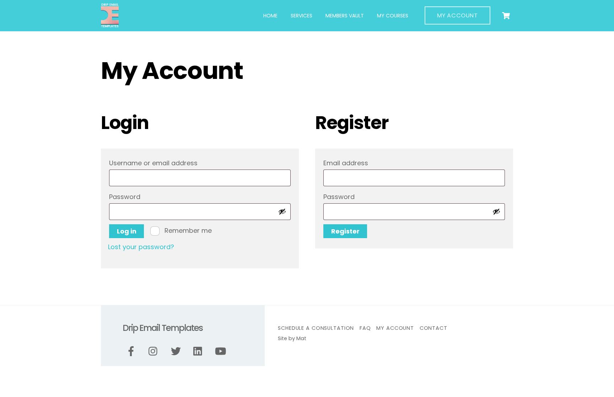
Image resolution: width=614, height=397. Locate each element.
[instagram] (155, 351)
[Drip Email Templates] (110, 24)
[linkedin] (199, 351)
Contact (433, 328)
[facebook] (132, 351)
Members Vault (344, 15)
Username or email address (170, 162)
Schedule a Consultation (316, 328)
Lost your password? (141, 246)
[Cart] (506, 16)
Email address (362, 162)
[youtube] (222, 351)
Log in (126, 231)
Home (270, 15)
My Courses (392, 15)
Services (301, 15)
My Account (457, 15)
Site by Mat (292, 338)
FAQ (365, 328)
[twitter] (177, 351)
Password (141, 196)
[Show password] (282, 211)
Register (345, 231)
